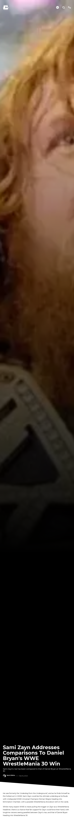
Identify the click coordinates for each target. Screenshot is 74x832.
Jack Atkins (10, 775)
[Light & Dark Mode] (57, 7)
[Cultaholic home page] (29, 7)
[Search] (64, 7)
